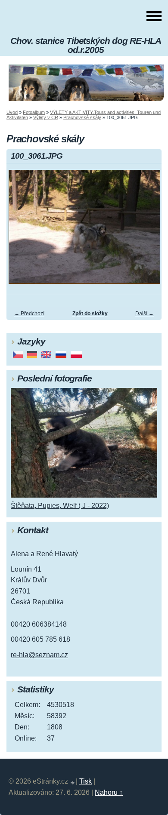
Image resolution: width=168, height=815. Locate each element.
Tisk (85, 781)
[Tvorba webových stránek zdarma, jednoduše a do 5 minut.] (73, 782)
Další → (144, 314)
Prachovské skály (82, 117)
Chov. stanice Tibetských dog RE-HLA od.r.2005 (85, 45)
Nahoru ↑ (109, 792)
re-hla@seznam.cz (39, 654)
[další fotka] (147, 231)
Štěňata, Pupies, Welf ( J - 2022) (60, 505)
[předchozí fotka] (20, 231)
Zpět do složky (90, 314)
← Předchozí (29, 314)
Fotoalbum (34, 112)
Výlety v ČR (45, 117)
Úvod (12, 112)
